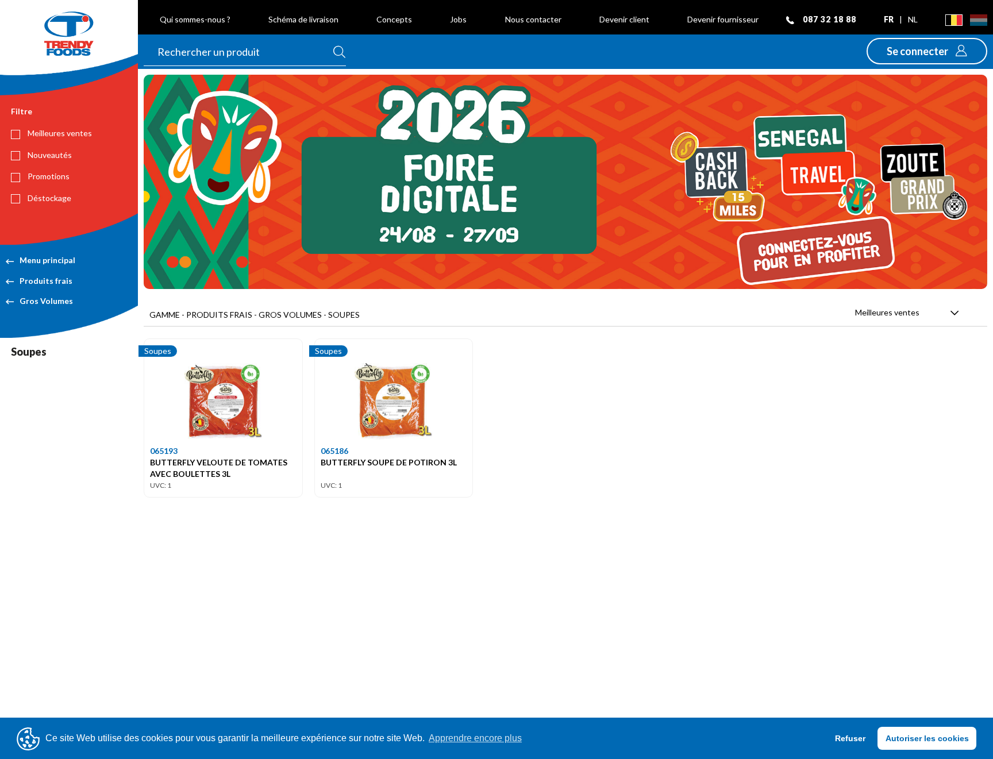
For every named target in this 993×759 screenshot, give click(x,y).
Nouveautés (49, 155)
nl (913, 19)
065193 (164, 451)
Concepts (394, 19)
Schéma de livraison (303, 19)
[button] (927, 51)
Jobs (458, 19)
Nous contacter (533, 19)
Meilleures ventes (59, 133)
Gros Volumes (46, 301)
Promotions (48, 176)
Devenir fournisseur (723, 19)
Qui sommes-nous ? (195, 19)
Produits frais (46, 281)
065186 (334, 451)
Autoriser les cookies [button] (927, 738)
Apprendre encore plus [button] (475, 738)
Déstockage (48, 198)
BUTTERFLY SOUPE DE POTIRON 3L (389, 462)
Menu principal (47, 260)
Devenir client (624, 19)
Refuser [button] (850, 738)
